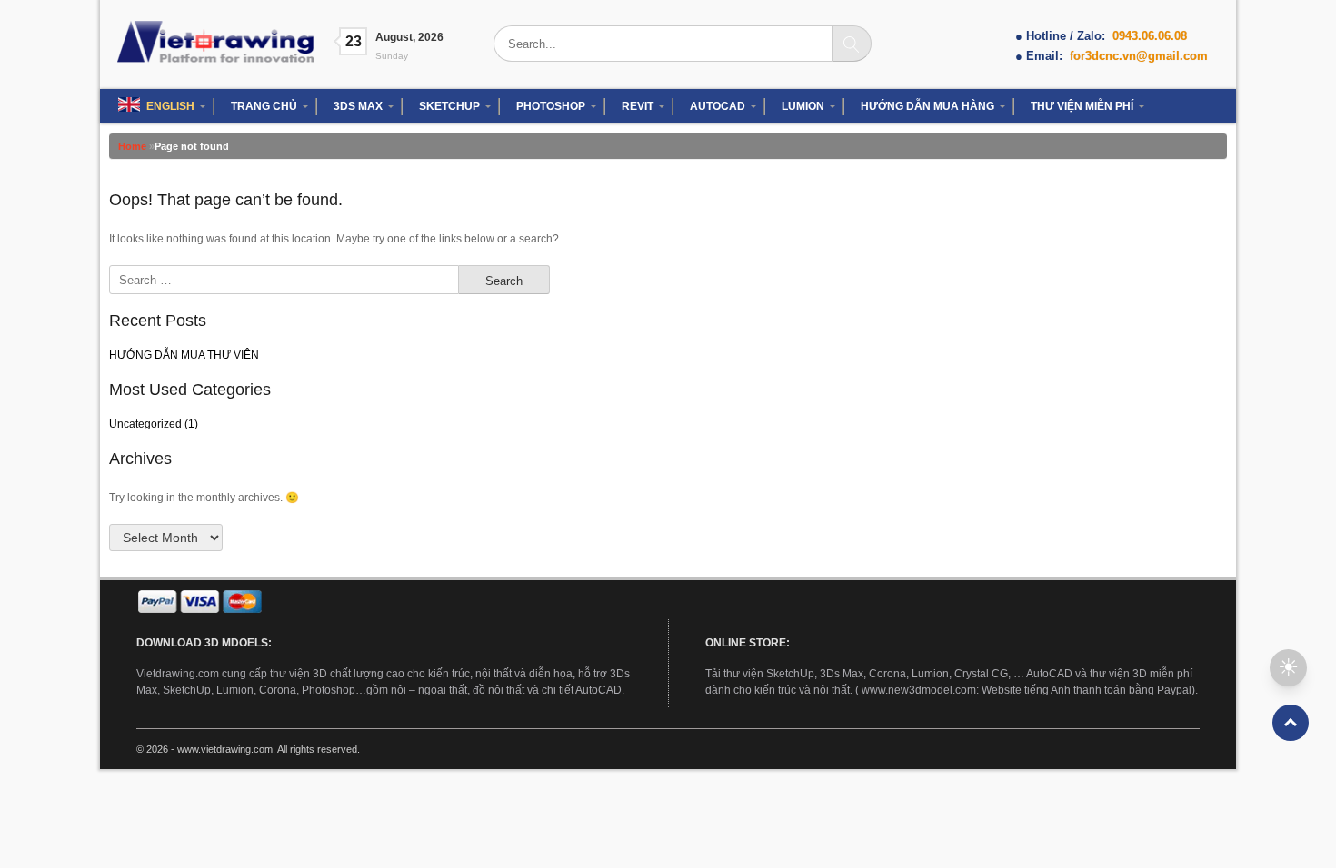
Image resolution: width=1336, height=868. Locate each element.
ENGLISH (170, 106)
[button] (1288, 667)
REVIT (637, 106)
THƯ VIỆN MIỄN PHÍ (1082, 106)
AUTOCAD (717, 106)
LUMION (803, 106)
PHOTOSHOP (550, 106)
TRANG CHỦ (264, 106)
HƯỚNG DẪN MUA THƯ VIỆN (184, 355)
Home (132, 146)
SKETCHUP (449, 106)
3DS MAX (358, 106)
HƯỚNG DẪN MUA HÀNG (927, 106)
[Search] (852, 43)
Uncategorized (145, 424)
